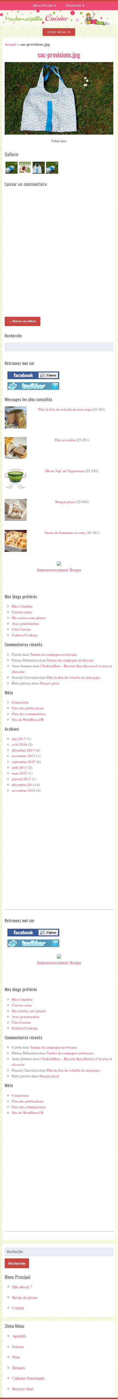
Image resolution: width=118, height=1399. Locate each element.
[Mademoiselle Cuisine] (59, 23)
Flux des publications (28, 708)
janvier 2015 (21, 778)
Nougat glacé (65, 501)
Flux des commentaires (29, 713)
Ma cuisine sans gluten (29, 617)
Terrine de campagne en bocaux (53, 654)
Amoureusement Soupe (59, 570)
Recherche (73, 5)
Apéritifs (19, 1336)
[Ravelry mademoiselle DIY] (32, 389)
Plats (16, 1357)
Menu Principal (43, 5)
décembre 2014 (23, 784)
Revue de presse (24, 1297)
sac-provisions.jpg (59, 54)
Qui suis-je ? (22, 1286)
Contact (18, 1307)
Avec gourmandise (25, 623)
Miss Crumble (22, 606)
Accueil (10, 44)
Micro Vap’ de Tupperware (65, 470)
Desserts (18, 1367)
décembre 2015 (23, 750)
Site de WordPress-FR (28, 719)
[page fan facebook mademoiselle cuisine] (32, 379)
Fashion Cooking (25, 634)
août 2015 (19, 767)
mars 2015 (19, 773)
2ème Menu (56, 32)
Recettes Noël (22, 1388)
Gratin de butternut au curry (65, 532)
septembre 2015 (23, 761)
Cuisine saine (22, 611)
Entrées (18, 1346)
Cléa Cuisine (21, 629)
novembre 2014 (23, 790)
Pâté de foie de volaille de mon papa (65, 409)
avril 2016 (19, 744)
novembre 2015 (23, 755)
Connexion (20, 702)
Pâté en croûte (65, 439)
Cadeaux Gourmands (28, 1378)
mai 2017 (19, 738)
